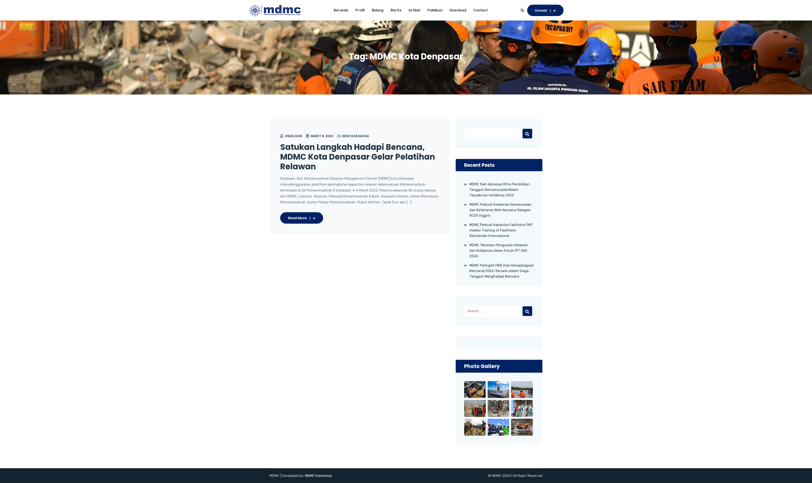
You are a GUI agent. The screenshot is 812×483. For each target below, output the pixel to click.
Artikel (414, 10)
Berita (396, 10)
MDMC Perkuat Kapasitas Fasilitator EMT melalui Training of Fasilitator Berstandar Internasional (501, 230)
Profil (360, 10)
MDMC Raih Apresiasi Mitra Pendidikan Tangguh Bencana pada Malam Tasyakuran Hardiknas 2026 (499, 189)
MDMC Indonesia (318, 476)
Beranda (341, 10)
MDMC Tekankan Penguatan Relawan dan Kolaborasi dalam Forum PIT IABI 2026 (498, 250)
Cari (527, 133)
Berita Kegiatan (355, 136)
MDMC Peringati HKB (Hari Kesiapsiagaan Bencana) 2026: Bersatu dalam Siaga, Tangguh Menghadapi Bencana (501, 270)
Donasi (541, 10)
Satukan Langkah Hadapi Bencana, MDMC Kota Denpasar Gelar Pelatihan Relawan (357, 156)
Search (527, 311)
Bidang (377, 10)
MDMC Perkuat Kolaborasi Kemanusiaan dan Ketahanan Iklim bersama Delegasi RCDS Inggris (500, 210)
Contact (480, 10)
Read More (297, 218)
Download (458, 10)
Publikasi (434, 10)
